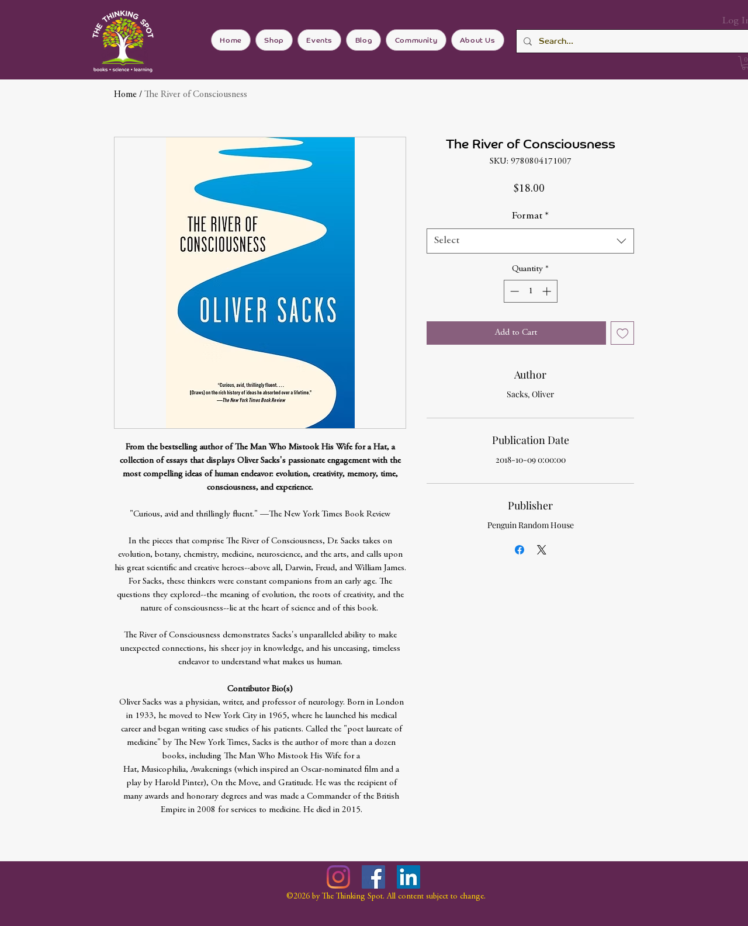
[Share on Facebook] (519, 550)
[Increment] (548, 291)
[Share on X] (542, 550)
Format (530, 216)
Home (125, 94)
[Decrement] (513, 291)
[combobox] (530, 241)
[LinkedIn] (408, 877)
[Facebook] (373, 877)
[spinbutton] (530, 291)
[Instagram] (338, 877)
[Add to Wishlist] (623, 333)
